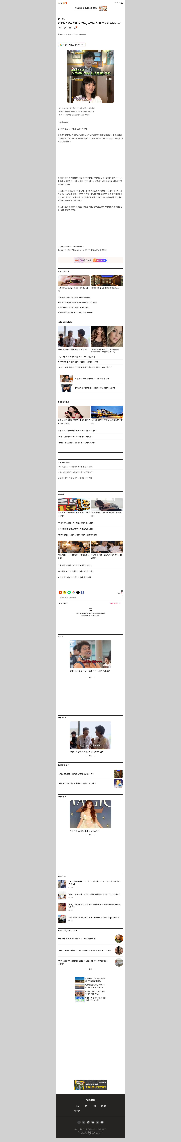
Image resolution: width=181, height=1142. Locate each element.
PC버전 (104, 1129)
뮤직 (86, 1106)
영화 (94, 1106)
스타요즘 (61, 717)
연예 (59, 19)
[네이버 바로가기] (97, 1122)
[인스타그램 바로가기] (93, 1122)
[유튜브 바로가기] (88, 1122)
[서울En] (62, 2)
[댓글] (75, 28)
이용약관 (82, 1129)
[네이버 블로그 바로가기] (102, 1122)
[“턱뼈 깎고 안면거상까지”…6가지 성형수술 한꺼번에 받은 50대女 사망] (119, 950)
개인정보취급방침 (90, 1129)
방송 (63, 19)
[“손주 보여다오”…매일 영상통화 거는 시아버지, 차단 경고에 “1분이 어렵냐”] (119, 962)
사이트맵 (98, 1129)
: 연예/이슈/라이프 (66, 930)
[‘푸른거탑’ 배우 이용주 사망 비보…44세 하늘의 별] (119, 938)
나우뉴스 (61, 876)
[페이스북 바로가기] (79, 1122)
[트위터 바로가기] (83, 1122)
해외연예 (61, 797)
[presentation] (86, 677)
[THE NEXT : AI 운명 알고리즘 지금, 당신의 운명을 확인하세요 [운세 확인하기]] (90, 260)
